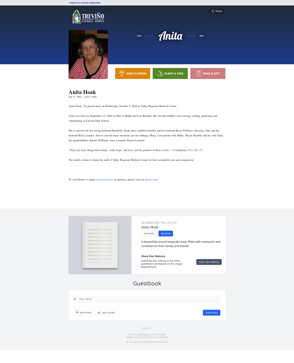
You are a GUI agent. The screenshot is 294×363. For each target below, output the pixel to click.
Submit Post (211, 312)
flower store (151, 179)
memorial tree (105, 179)
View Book (149, 233)
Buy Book (165, 233)
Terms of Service (155, 337)
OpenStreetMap (150, 342)
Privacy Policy (138, 337)
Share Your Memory (209, 261)
